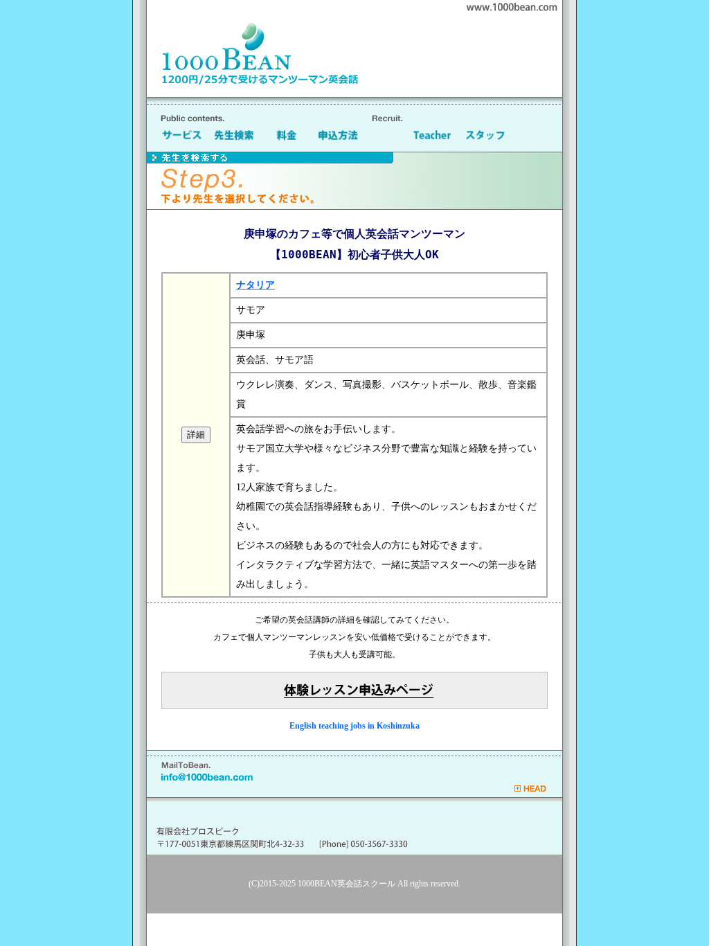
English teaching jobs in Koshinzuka (354, 726)
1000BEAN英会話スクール (346, 884)
